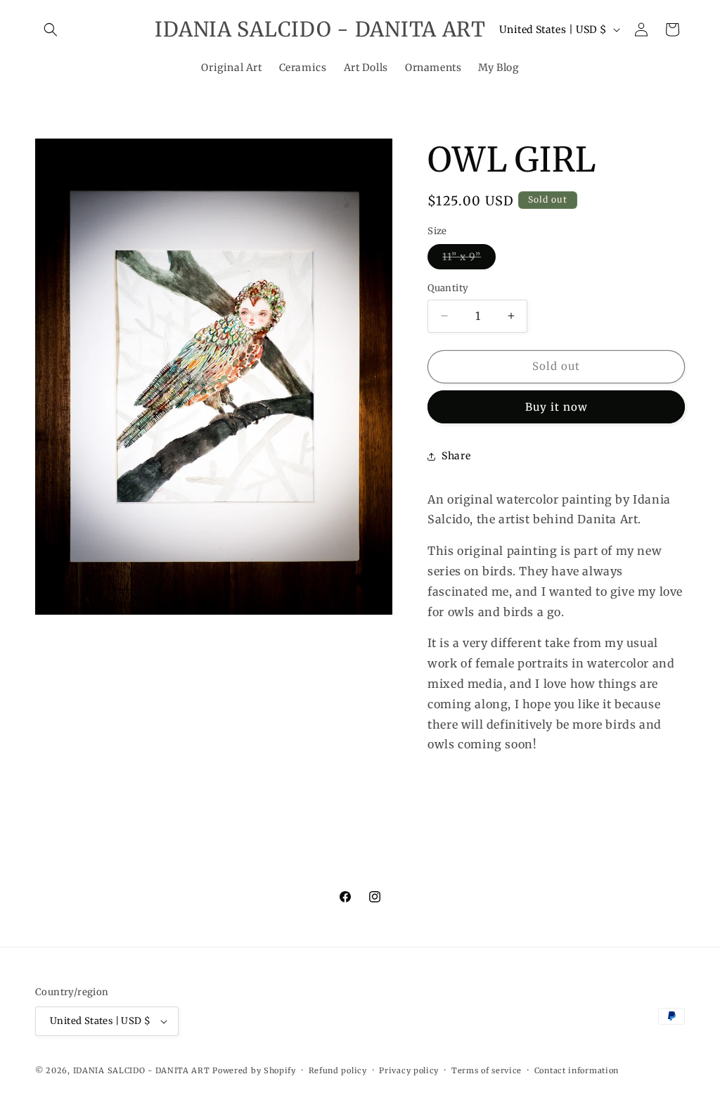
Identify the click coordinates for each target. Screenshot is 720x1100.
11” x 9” (469, 259)
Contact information (576, 1070)
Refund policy (338, 1070)
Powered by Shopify (254, 1070)
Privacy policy (409, 1070)
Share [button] (456, 455)
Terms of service (486, 1070)
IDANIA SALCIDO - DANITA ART (141, 1070)
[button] (50, 29)
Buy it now (556, 407)
